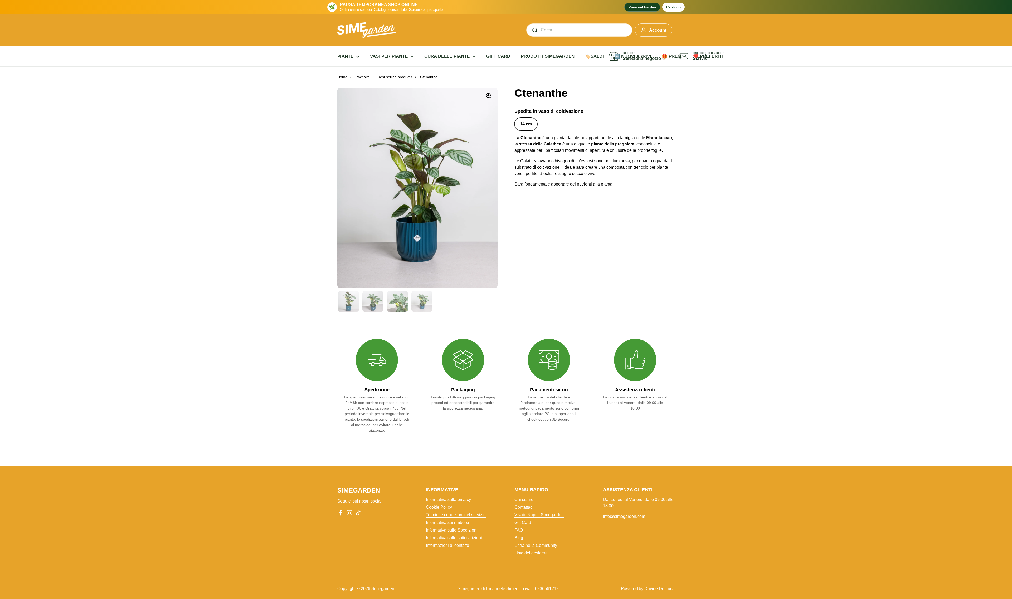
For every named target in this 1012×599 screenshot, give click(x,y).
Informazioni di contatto (447, 545)
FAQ (518, 530)
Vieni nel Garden (642, 7)
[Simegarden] (366, 30)
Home (342, 77)
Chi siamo (523, 499)
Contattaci (523, 507)
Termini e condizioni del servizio (456, 515)
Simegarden (382, 588)
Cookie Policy (439, 507)
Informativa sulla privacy (448, 499)
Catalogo (673, 7)
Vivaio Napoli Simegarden (539, 515)
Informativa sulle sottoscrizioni (454, 537)
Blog (518, 537)
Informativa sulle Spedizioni (452, 530)
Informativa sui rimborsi (447, 522)
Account (657, 30)
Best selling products (395, 77)
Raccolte (362, 77)
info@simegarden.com (624, 516)
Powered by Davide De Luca (648, 588)
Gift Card (522, 522)
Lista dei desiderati (532, 553)
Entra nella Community (535, 545)
